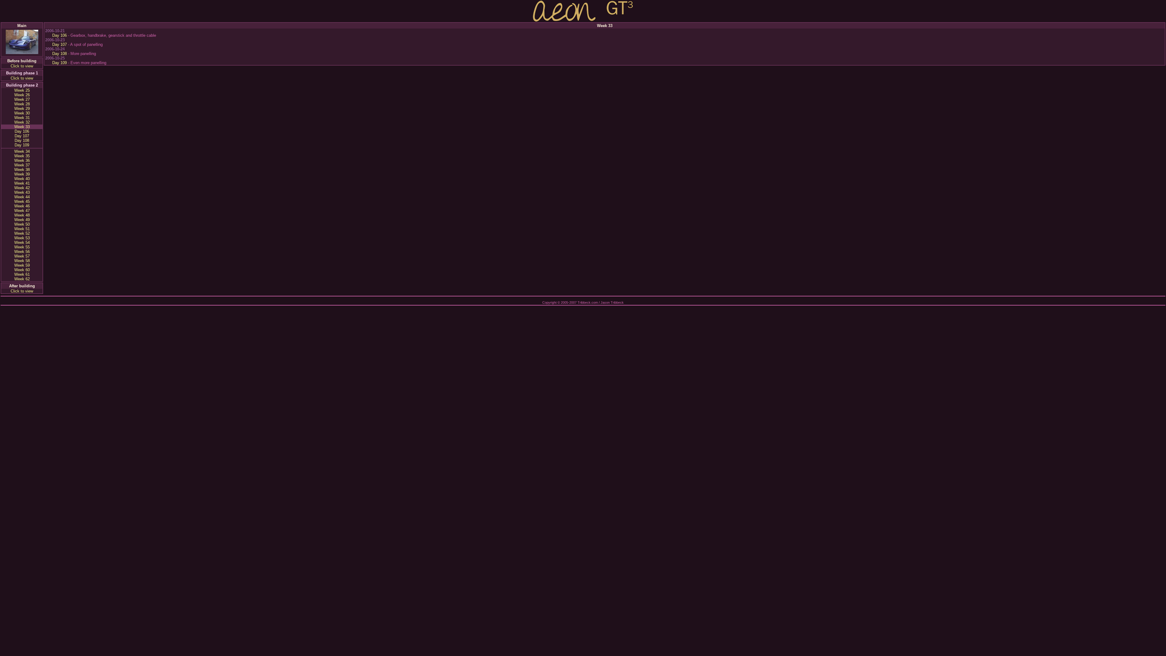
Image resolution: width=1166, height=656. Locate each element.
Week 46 (22, 206)
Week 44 (22, 197)
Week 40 (22, 178)
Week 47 (22, 210)
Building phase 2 (22, 85)
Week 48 (22, 215)
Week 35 (22, 156)
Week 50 (22, 224)
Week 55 (22, 247)
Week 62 (22, 279)
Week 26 (22, 95)
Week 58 (22, 260)
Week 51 (22, 229)
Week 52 (22, 233)
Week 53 (22, 238)
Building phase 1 (22, 73)
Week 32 (22, 122)
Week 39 (22, 174)
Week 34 (22, 151)
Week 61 (22, 274)
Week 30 (22, 113)
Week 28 (22, 104)
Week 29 (22, 108)
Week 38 (22, 169)
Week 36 (22, 160)
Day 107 (22, 136)
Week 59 (22, 265)
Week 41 (22, 183)
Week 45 (22, 201)
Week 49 (22, 219)
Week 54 (22, 242)
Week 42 (22, 188)
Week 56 (22, 251)
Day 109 (22, 145)
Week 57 (22, 256)
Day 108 (22, 140)
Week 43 (22, 192)
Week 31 (22, 117)
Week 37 (22, 165)
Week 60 (22, 270)
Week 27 (22, 99)
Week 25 (22, 90)
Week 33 (22, 127)
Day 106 (22, 131)
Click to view (22, 66)
